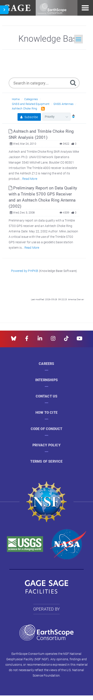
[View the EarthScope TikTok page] (66, 340)
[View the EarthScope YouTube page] (79, 340)
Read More (29, 179)
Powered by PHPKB (24, 271)
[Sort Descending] (72, 116)
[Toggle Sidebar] (4, 9)
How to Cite (46, 412)
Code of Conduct (47, 429)
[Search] (73, 82)
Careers (46, 364)
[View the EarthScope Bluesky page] (13, 340)
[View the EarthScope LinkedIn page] (40, 340)
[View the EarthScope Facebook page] (26, 340)
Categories (31, 99)
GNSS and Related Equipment (30, 104)
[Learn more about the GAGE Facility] (16, 7)
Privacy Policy (46, 445)
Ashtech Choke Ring (24, 108)
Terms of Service (46, 461)
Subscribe (31, 117)
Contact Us (47, 396)
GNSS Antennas (63, 104)
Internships (46, 380)
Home (16, 99)
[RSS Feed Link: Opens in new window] (42, 108)
